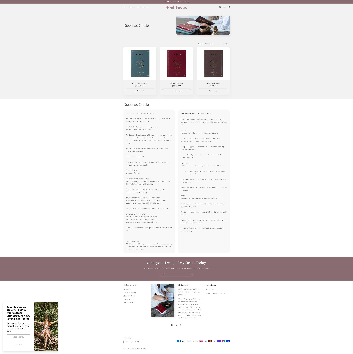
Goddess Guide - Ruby (176, 83)
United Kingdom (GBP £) (132, 342)
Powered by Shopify (139, 348)
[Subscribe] (192, 274)
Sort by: (200, 44)
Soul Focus (131, 348)
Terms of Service (128, 302)
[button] (132, 7)
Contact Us (127, 289)
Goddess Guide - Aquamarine (140, 83)
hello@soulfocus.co (218, 293)
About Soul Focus (129, 296)
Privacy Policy (128, 299)
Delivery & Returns (129, 292)
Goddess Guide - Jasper (213, 83)
